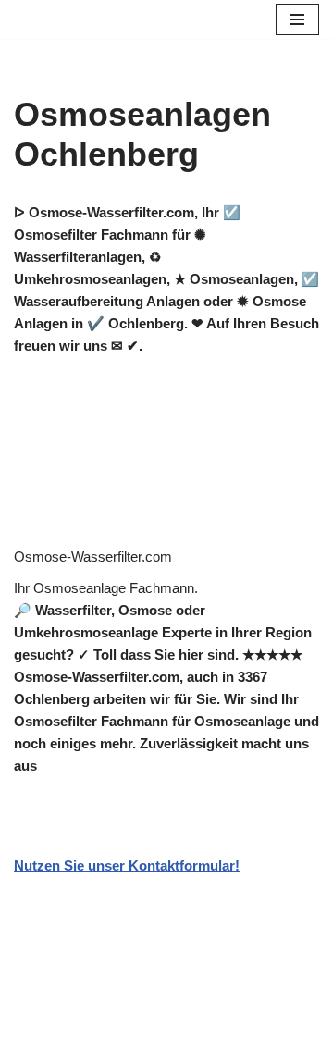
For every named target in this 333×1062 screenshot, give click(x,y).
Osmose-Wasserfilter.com (93, 556)
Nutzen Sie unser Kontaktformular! (127, 865)
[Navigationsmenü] (297, 19)
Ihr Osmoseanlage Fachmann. (106, 588)
